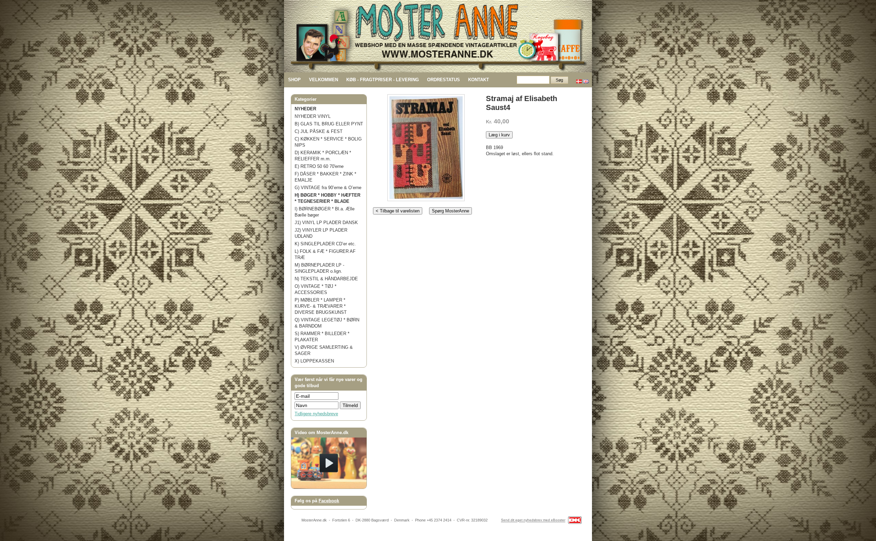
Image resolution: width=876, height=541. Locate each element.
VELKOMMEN (323, 79)
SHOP (294, 79)
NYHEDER (305, 108)
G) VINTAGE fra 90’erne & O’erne (328, 187)
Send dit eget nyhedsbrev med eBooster (533, 520)
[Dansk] (579, 79)
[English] (586, 79)
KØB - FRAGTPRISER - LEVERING (382, 79)
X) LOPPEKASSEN (314, 361)
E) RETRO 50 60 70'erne (319, 166)
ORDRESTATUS (443, 79)
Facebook (329, 500)
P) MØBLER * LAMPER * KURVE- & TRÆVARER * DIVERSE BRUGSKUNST (321, 306)
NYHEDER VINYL (313, 116)
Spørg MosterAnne (450, 210)
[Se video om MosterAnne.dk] (328, 487)
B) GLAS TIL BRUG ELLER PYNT (329, 123)
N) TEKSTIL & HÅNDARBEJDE (326, 278)
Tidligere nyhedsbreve (316, 413)
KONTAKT (478, 79)
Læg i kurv (499, 134)
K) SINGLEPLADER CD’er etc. (325, 243)
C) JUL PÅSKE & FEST (319, 131)
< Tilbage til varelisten (398, 210)
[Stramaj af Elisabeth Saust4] (426, 146)
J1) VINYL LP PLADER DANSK (326, 222)
